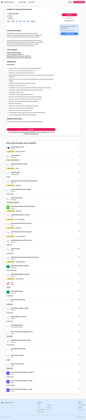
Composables (81, 405)
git (16, 21)
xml (28, 21)
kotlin (12, 21)
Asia (38, 407)
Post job (79, 2)
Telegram (80, 409)
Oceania (49, 409)
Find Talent (31, 2)
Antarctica (49, 405)
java (20, 21)
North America (41, 409)
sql (24, 21)
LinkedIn (80, 407)
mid (8, 21)
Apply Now (31, 129)
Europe (48, 407)
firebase (33, 21)
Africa (38, 405)
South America (41, 411)
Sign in (70, 2)
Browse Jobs (22, 2)
